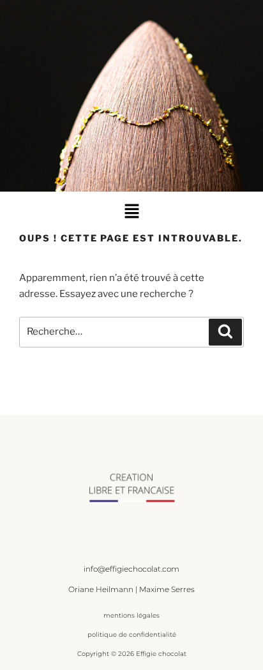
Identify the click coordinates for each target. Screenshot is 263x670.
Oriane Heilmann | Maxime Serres (131, 589)
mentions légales (131, 615)
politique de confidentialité (131, 634)
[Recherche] (225, 332)
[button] (131, 211)
